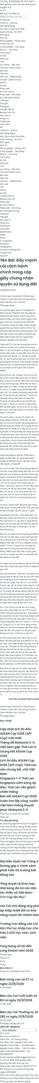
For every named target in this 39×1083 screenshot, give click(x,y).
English (3, 7)
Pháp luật (5, 88)
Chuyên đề (5, 252)
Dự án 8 (4, 255)
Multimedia (5, 231)
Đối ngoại (5, 34)
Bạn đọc (4, 70)
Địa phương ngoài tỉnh (11, 823)
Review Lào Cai (7, 112)
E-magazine (6, 240)
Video (3, 234)
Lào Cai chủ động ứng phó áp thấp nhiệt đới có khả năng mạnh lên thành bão (19, 910)
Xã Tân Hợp (13, 847)
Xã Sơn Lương (21, 835)
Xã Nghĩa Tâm (13, 841)
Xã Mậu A (23, 847)
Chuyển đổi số (7, 109)
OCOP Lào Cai (7, 43)
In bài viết (12, 299)
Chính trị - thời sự (8, 23)
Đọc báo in (5, 115)
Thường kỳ (5, 121)
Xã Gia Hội (9, 835)
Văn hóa (4, 73)
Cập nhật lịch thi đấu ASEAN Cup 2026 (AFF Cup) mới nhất (16, 733)
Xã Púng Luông (12, 829)
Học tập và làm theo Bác (12, 29)
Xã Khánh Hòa (19, 853)
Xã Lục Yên (33, 850)
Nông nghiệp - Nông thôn (13, 40)
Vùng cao (4, 118)
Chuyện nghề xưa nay (11, 79)
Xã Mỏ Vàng (6, 850)
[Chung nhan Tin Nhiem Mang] (15, 1081)
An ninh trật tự (7, 91)
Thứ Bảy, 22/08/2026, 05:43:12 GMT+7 (17, 1)
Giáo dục (4, 58)
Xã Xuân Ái (33, 847)
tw (8, 1033)
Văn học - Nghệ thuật (10, 76)
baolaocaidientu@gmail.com (21, 1057)
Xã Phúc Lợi (31, 853)
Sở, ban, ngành (30, 823)
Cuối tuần (5, 124)
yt (3, 10)
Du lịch (3, 85)
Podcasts (4, 243)
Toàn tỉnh (5, 826)
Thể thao (4, 100)
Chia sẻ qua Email (26, 299)
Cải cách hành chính (10, 67)
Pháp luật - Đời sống (10, 94)
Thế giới (4, 103)
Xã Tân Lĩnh (6, 853)
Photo (3, 237)
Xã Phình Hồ (24, 832)
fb (1, 10)
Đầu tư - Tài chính (9, 49)
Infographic (6, 246)
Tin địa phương (9, 820)
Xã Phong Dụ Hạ (28, 841)
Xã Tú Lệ (24, 829)
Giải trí (3, 82)
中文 (10, 7)
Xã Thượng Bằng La (15, 838)
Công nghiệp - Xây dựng (12, 46)
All (1, 127)
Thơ (2, 187)
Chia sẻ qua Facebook (11, 296)
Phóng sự (4, 106)
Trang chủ (5, 19)
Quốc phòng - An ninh (11, 31)
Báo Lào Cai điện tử (9, 13)
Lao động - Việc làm (10, 64)
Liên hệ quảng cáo (26, 4)
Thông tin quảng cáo (10, 249)
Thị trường (5, 52)
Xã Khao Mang (17, 826)
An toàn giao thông (9, 97)
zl (5, 10)
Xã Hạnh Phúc (11, 832)
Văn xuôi (4, 184)
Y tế (2, 61)
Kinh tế (3, 37)
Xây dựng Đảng (7, 25)
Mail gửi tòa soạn (8, 4)
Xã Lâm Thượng (20, 850)
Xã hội (3, 55)
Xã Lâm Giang (17, 844)
